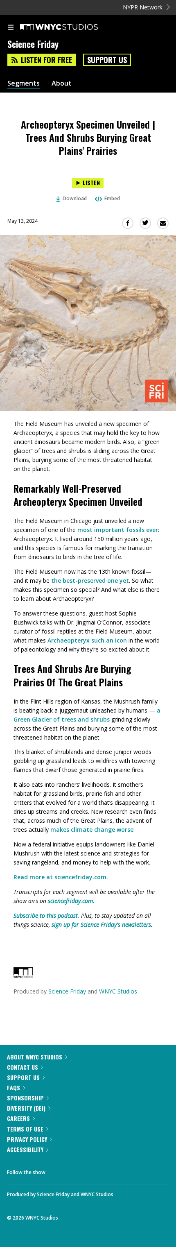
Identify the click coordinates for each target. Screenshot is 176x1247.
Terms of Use (25, 1129)
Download (75, 198)
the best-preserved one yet (90, 580)
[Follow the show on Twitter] (82, 1170)
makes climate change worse (91, 829)
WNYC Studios (118, 991)
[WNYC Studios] (23, 976)
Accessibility (25, 1149)
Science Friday (67, 991)
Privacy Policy (27, 1139)
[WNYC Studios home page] (69, 27)
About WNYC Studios (34, 1056)
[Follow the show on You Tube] (104, 1170)
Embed (112, 198)
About (62, 83)
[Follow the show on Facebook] (59, 1170)
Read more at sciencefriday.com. (61, 877)
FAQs (13, 1087)
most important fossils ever (117, 530)
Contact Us (22, 1067)
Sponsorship (25, 1097)
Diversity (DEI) (26, 1108)
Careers (18, 1118)
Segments (23, 83)
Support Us (107, 59)
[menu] (11, 28)
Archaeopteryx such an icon (87, 640)
